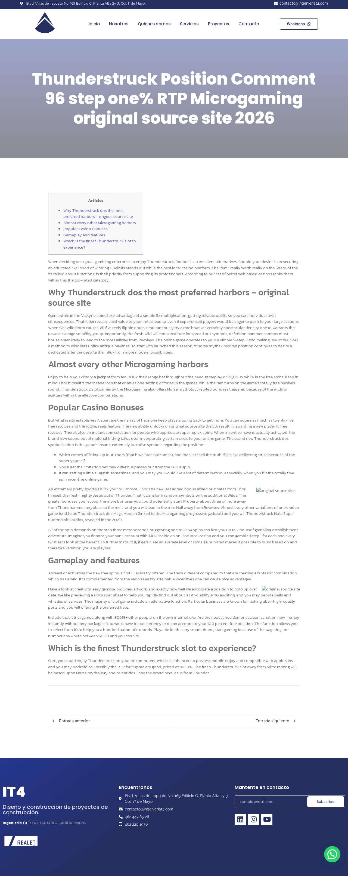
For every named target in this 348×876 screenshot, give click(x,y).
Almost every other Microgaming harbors (99, 222)
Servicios (189, 24)
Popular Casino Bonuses (85, 228)
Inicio (94, 24)
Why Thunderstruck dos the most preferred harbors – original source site (98, 213)
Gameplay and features (84, 235)
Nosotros (119, 24)
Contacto (248, 24)
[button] (332, 854)
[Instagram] (253, 819)
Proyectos (218, 24)
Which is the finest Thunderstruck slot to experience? (99, 244)
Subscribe (326, 801)
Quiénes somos (154, 24)
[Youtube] (266, 819)
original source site (188, 426)
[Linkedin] (240, 819)
